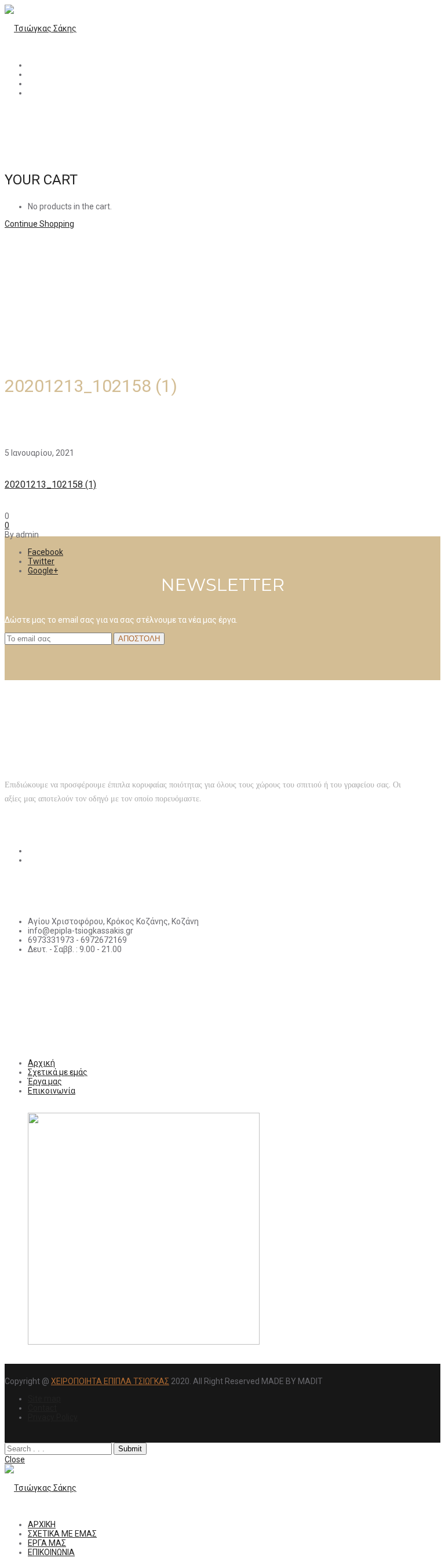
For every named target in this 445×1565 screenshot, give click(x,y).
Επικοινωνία (51, 1090)
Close (15, 1459)
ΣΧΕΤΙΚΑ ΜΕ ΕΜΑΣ (62, 74)
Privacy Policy (53, 1417)
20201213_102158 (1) (50, 484)
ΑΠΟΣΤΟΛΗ (139, 638)
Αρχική (41, 1062)
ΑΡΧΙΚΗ (42, 65)
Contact (42, 1408)
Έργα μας (45, 1081)
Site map (44, 1398)
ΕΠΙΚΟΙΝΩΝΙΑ (51, 92)
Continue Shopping (39, 223)
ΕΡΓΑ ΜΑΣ (47, 83)
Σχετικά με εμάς (57, 1072)
